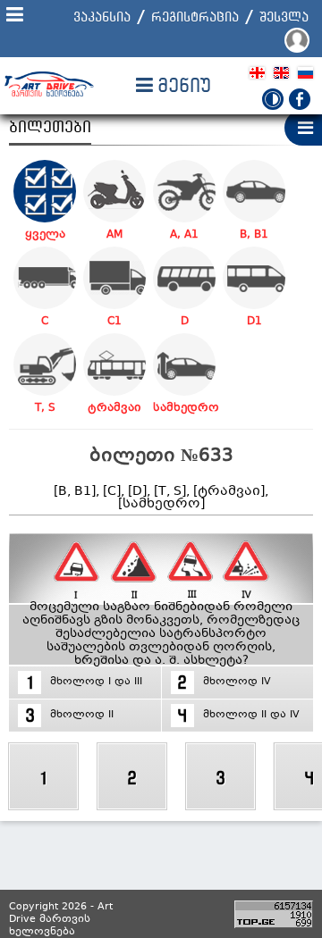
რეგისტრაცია (195, 16)
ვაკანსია (102, 16)
